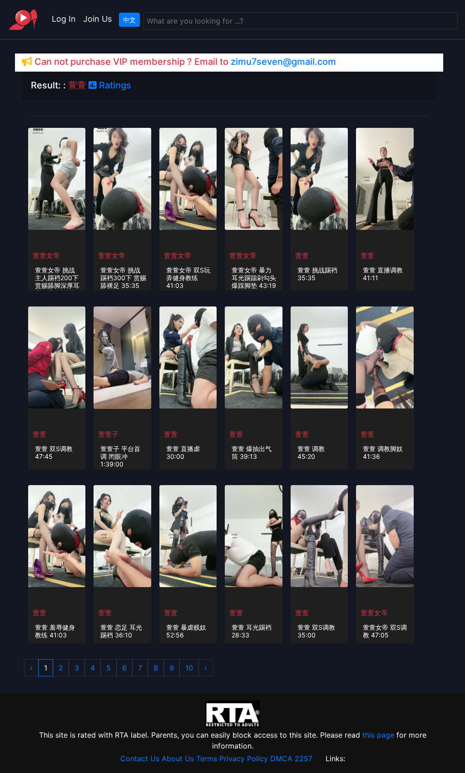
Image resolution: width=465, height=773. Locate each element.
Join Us (97, 19)
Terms (206, 758)
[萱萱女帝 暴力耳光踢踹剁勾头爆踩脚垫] (253, 178)
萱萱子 (108, 434)
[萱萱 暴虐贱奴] (188, 535)
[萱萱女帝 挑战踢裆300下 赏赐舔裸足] (122, 178)
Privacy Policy (243, 758)
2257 (303, 758)
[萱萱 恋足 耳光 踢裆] (122, 535)
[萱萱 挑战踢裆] (319, 178)
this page (378, 734)
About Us (178, 758)
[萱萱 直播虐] (188, 356)
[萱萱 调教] (319, 356)
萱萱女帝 (46, 255)
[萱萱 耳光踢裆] (253, 535)
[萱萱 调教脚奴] (384, 356)
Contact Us (139, 758)
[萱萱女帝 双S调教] (384, 535)
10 (189, 667)
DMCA (281, 758)
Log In (64, 19)
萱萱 (302, 255)
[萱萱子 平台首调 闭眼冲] (122, 357)
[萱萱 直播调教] (384, 178)
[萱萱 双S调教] (56, 356)
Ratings (114, 85)
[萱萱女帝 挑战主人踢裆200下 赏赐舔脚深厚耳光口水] (56, 178)
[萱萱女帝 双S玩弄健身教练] (188, 178)
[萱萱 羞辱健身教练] (56, 535)
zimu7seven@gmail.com (283, 61)
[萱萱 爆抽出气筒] (253, 356)
